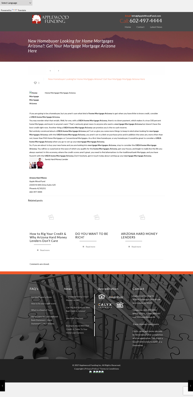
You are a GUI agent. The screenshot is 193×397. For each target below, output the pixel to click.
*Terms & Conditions (109, 369)
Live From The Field (74, 318)
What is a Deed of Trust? (42, 310)
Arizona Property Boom (41, 297)
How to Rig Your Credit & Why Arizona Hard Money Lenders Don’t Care (48, 237)
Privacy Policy (91, 369)
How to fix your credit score (43, 303)
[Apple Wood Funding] (50, 19)
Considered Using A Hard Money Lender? (77, 298)
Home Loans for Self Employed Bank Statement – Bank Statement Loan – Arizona (44, 320)
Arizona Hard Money (38, 178)
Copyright (79, 369)
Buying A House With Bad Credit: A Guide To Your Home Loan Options (77, 329)
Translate (22, 10)
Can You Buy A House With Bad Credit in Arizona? (78, 309)
